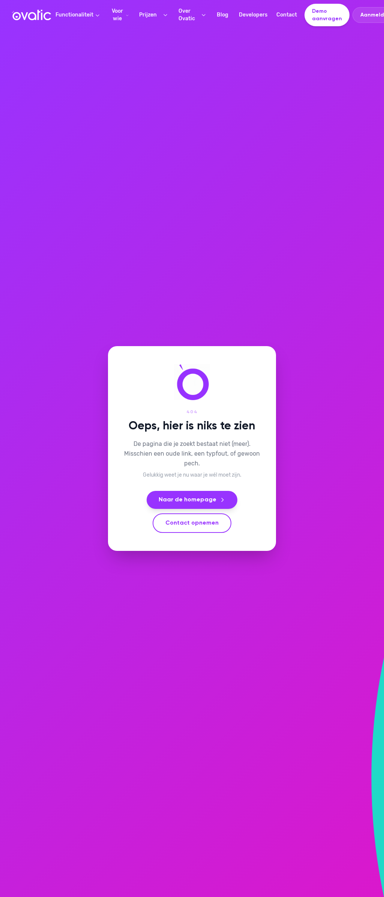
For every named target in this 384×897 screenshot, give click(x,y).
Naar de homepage (187, 500)
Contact (286, 15)
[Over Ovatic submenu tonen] (205, 15)
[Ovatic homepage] (31, 15)
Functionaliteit (74, 15)
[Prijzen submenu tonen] (166, 15)
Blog (222, 15)
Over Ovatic (186, 15)
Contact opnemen (192, 523)
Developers (253, 15)
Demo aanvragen (327, 15)
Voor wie (117, 15)
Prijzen (148, 15)
